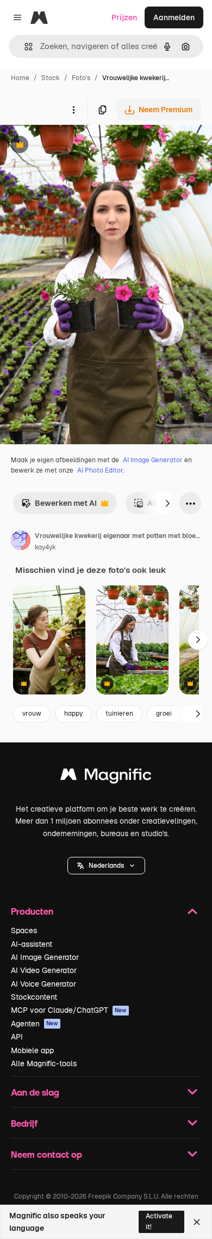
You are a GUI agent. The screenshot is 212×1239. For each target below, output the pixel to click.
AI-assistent (31, 944)
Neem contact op (46, 1154)
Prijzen (124, 17)
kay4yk (45, 547)
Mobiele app (32, 1050)
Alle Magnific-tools (44, 1063)
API (17, 1037)
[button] (106, 865)
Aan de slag (35, 1092)
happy (73, 713)
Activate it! (159, 1221)
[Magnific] (106, 777)
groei (164, 713)
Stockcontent (34, 997)
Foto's (81, 78)
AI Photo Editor (100, 470)
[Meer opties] (73, 109)
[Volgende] (167, 503)
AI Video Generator (44, 970)
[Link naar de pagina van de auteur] (20, 541)
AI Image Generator (153, 460)
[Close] (197, 1222)
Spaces (24, 930)
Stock (50, 78)
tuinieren (119, 713)
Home (20, 78)
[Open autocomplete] (24, 47)
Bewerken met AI (59, 506)
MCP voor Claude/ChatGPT (69, 1010)
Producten (32, 911)
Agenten (34, 1024)
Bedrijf (24, 1123)
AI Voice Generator (43, 984)
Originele (71, 146)
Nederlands (106, 865)
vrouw (31, 713)
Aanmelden (174, 17)
